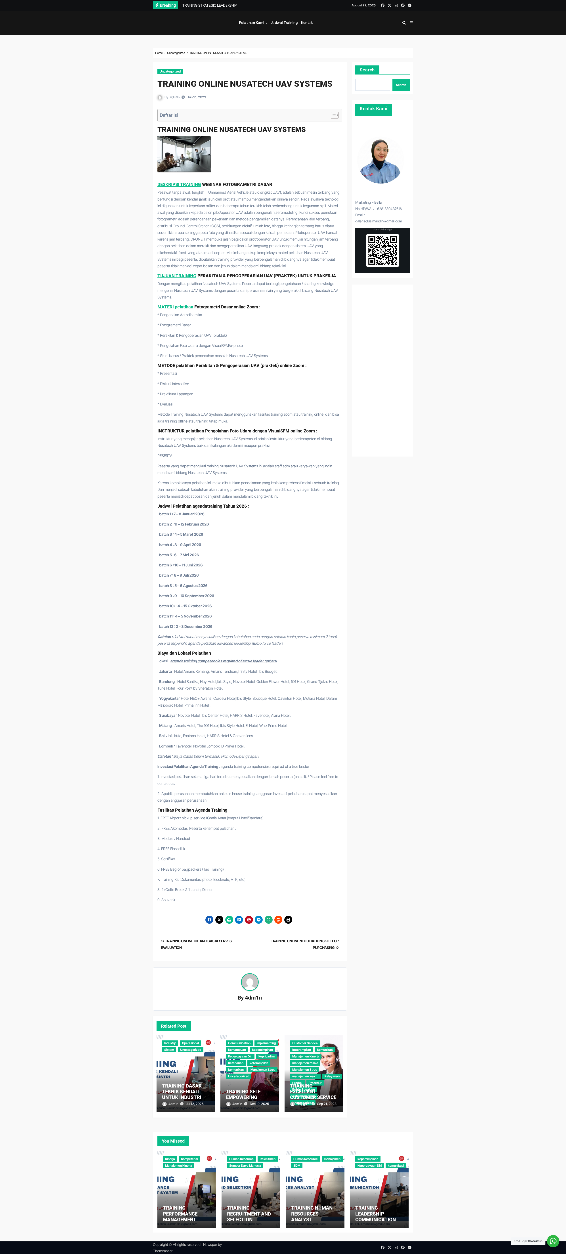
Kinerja (170, 1159)
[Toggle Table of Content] (333, 115)
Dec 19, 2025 (259, 1104)
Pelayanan (332, 1076)
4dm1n (175, 97)
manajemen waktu (305, 1076)
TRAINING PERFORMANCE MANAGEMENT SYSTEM (180, 1216)
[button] (411, 22)
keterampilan (259, 1063)
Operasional (190, 1043)
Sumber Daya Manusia (245, 1165)
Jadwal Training (284, 22)
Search (367, 70)
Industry (170, 1043)
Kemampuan (237, 1049)
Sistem (169, 1049)
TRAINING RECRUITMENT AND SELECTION (249, 1213)
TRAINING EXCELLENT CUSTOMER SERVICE (313, 1091)
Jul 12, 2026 (195, 1104)
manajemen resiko (305, 1063)
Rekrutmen (267, 1159)
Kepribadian (266, 1056)
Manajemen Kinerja (305, 1056)
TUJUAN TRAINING (176, 275)
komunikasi (236, 1069)
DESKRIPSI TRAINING (179, 184)
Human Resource (241, 1159)
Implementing (266, 1043)
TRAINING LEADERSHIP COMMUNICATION (375, 1213)
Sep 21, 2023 (327, 1104)
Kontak (307, 22)
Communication (239, 1043)
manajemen (332, 1159)
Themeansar (162, 1251)
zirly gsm (303, 1104)
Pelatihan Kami (252, 22)
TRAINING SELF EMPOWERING (243, 1094)
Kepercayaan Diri (240, 1056)
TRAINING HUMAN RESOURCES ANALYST (312, 1213)
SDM (296, 1165)
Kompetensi (189, 1159)
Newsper (210, 1244)
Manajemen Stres (262, 1069)
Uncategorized (170, 71)
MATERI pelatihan (175, 307)
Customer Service (305, 1043)
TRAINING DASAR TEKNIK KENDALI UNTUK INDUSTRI (182, 1091)
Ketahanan (235, 1063)
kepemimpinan (262, 1049)
